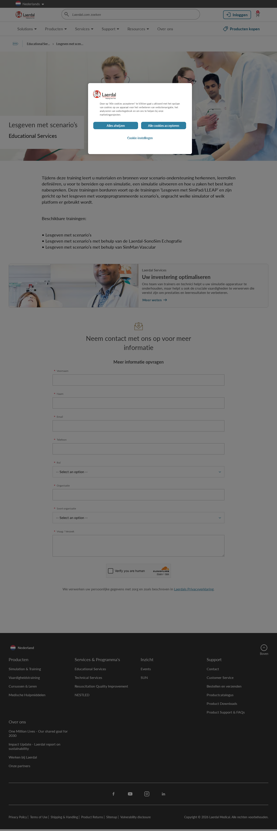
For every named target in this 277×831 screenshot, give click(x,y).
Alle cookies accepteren (163, 125)
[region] (140, 118)
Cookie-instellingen (140, 138)
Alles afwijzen (116, 125)
